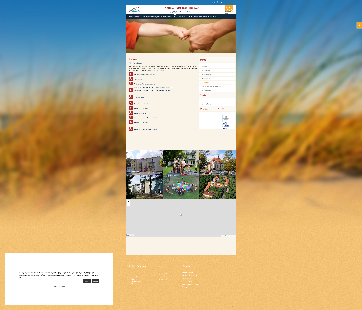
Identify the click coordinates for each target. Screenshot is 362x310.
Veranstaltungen (166, 16)
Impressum (143, 306)
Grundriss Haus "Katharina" (142, 113)
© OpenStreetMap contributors (229, 236)
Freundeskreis (162, 279)
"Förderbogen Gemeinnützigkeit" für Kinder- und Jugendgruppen (153, 87)
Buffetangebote (206, 70)
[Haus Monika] (144, 162)
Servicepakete (206, 74)
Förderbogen (206, 78)
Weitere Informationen (59, 286)
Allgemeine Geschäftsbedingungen (144, 74)
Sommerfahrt (229, 3)
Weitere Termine (207, 104)
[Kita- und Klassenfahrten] (181, 162)
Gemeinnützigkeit (163, 273)
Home (131, 16)
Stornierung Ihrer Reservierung (211, 86)
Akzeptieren (87, 281)
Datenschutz (151, 306)
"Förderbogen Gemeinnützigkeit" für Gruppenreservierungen (152, 90)
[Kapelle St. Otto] (217, 162)
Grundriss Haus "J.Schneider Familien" (146, 129)
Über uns (137, 16)
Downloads (205, 82)
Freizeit (204, 67)
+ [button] (128, 201)
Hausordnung (138, 79)
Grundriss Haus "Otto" (141, 104)
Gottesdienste (197, 16)
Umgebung (181, 16)
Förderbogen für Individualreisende (144, 84)
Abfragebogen (206, 90)
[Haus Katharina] (144, 187)
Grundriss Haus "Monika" (141, 108)
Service (175, 16)
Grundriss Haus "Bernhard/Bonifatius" (145, 118)
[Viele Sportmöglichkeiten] (181, 187)
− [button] (128, 204)
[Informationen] (359, 25)
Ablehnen (95, 281)
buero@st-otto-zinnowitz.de (190, 287)
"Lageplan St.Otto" (139, 97)
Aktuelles (133, 283)
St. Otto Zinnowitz (217, 3)
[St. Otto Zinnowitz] (217, 187)
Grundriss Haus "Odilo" (141, 123)
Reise (143, 16)
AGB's (136, 306)
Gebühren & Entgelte (153, 16)
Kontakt (189, 16)
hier (150, 70)
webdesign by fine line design (226, 306)
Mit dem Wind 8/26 (209, 16)
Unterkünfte (134, 277)
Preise (133, 279)
